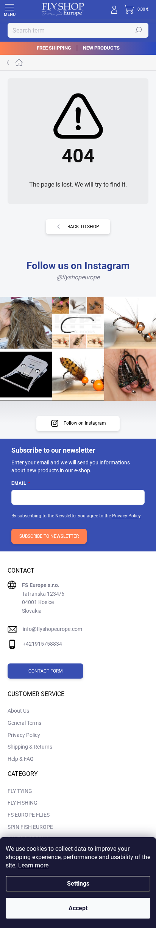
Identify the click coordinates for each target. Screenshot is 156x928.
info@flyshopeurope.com (52, 629)
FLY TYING (20, 791)
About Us (18, 711)
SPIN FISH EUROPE (30, 827)
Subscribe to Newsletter (49, 536)
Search (138, 30)
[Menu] (9, 9)
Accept (78, 908)
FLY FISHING (22, 803)
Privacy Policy (126, 515)
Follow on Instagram (85, 423)
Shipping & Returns (30, 747)
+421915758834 (42, 644)
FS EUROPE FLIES (29, 815)
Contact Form (45, 671)
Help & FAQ (21, 759)
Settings (78, 883)
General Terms (24, 723)
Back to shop (83, 226)
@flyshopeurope (78, 277)
